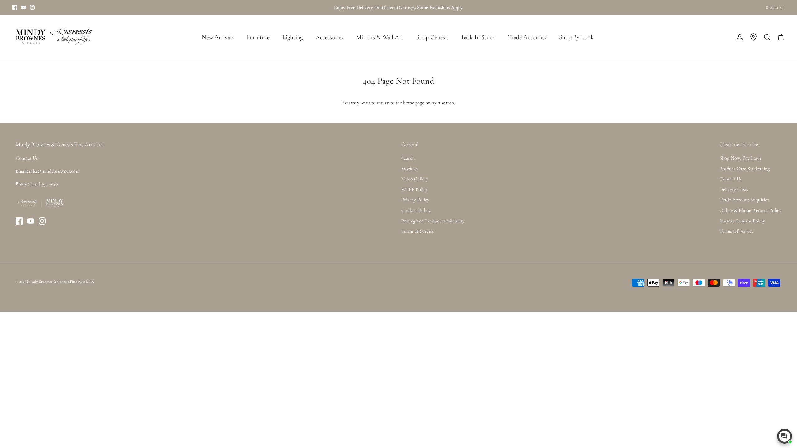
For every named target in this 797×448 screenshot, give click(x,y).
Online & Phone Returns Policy (750, 210)
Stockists (409, 169)
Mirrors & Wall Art (379, 37)
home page (413, 103)
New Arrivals (218, 37)
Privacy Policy (415, 200)
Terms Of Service (736, 231)
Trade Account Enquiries (744, 200)
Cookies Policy (416, 210)
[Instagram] (32, 7)
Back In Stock (478, 37)
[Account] (738, 37)
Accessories (329, 37)
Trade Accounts (527, 37)
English (772, 7)
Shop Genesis (432, 37)
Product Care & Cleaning (744, 169)
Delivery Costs (733, 189)
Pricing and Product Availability (433, 221)
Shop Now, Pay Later (740, 158)
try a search (442, 103)
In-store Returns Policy (742, 221)
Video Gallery (414, 179)
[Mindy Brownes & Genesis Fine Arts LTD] (52, 37)
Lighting (292, 37)
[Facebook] (14, 7)
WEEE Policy (414, 189)
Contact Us (730, 179)
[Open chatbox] (784, 436)
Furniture (258, 37)
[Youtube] (23, 7)
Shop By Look (576, 37)
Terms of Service (417, 231)
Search (408, 158)
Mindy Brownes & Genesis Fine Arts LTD (60, 281)
